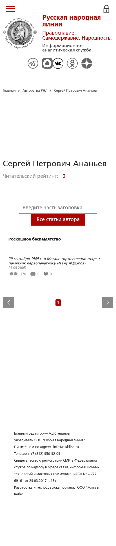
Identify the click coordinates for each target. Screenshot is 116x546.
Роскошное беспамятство (34, 239)
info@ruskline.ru (66, 447)
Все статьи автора (58, 219)
